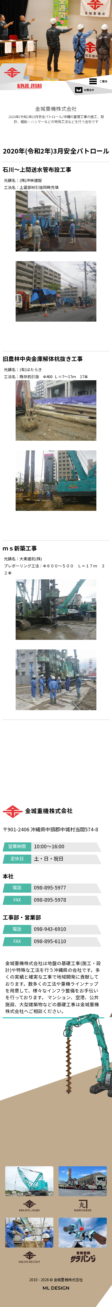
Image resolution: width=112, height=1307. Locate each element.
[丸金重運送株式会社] (83, 1189)
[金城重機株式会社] (14, 73)
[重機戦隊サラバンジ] (83, 1241)
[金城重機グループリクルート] (29, 1241)
